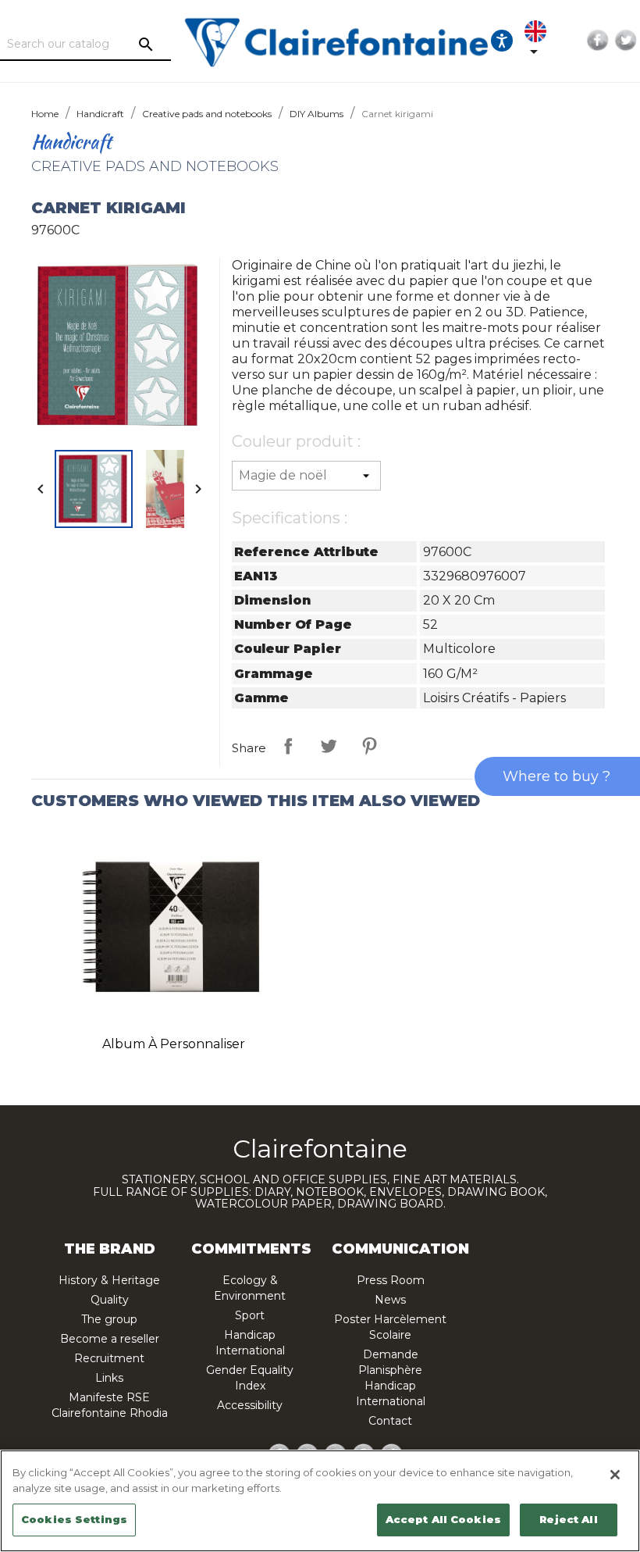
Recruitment (109, 1358)
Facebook (597, 40)
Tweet (328, 746)
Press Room (391, 1280)
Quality (110, 1300)
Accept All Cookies (443, 1519)
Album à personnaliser (173, 1043)
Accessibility (250, 1405)
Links (109, 1378)
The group (109, 1319)
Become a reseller (109, 1339)
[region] (320, 1501)
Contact (390, 1421)
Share (288, 746)
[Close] (615, 1474)
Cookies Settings (74, 1519)
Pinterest (369, 746)
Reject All (568, 1519)
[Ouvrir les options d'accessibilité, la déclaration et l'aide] (502, 41)
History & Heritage (109, 1280)
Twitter (625, 40)
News (390, 1300)
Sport (250, 1315)
